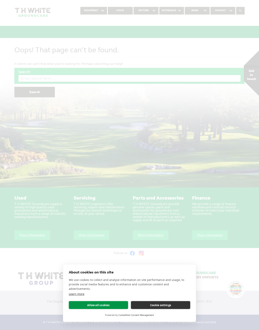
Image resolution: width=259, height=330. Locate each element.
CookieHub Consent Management (136, 314)
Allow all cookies (98, 305)
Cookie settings (160, 305)
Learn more (76, 294)
